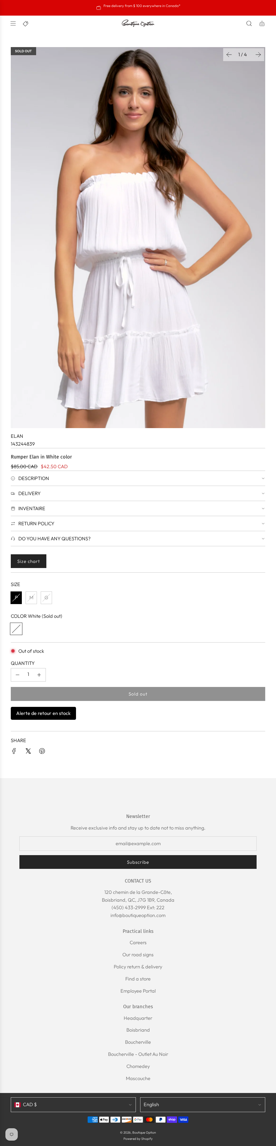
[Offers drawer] (25, 23)
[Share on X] (28, 752)
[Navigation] (12, 23)
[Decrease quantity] (17, 674)
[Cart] (262, 23)
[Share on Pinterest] (42, 752)
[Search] (249, 23)
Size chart (28, 561)
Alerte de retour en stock (43, 713)
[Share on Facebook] (14, 752)
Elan (17, 436)
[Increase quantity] (39, 674)
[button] (229, 54)
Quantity (23, 663)
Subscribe (138, 862)
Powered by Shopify (138, 1139)
